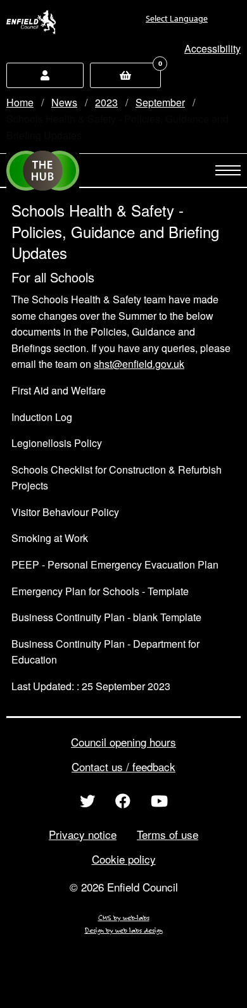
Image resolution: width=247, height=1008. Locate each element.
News (64, 102)
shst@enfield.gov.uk (139, 363)
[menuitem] (154, 23)
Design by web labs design (124, 930)
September (160, 102)
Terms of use (167, 834)
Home (20, 102)
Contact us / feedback (123, 766)
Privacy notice (83, 834)
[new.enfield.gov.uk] (31, 21)
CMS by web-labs (123, 917)
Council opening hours (123, 742)
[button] (212, 48)
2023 (106, 102)
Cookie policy (124, 859)
